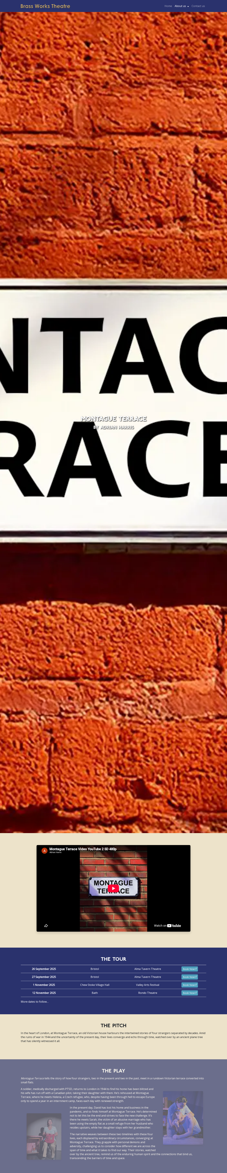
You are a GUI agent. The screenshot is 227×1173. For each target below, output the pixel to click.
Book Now (189, 968)
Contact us (198, 6)
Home (168, 6)
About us (180, 6)
